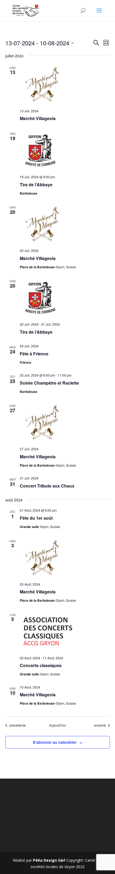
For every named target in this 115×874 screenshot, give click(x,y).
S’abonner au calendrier (54, 742)
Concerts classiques (41, 665)
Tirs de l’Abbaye (36, 184)
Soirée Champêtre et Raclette (49, 383)
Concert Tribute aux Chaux (47, 486)
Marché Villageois (38, 118)
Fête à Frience (34, 354)
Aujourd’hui (57, 725)
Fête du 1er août (36, 518)
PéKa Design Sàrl (49, 860)
